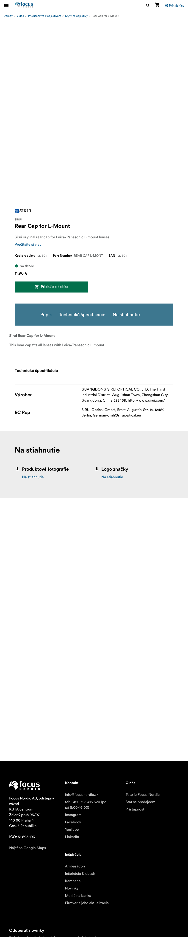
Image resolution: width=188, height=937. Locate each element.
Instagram (73, 815)
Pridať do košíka (54, 287)
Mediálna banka (78, 895)
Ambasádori (75, 866)
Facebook (73, 822)
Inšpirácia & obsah (80, 873)
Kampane (72, 881)
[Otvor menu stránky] (9, 5)
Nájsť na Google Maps (27, 848)
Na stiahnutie (33, 477)
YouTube (72, 829)
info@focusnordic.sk (81, 794)
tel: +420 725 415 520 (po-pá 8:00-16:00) (86, 805)
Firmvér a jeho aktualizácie (87, 903)
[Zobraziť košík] (157, 5)
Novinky (72, 888)
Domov (8, 16)
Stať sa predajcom (140, 802)
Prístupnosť (135, 809)
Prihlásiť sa (176, 5)
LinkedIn (72, 837)
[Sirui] (23, 211)
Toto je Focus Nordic (143, 794)
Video (20, 16)
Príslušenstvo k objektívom (44, 16)
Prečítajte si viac (28, 244)
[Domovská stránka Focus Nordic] (24, 5)
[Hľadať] (148, 5)
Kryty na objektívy (76, 16)
